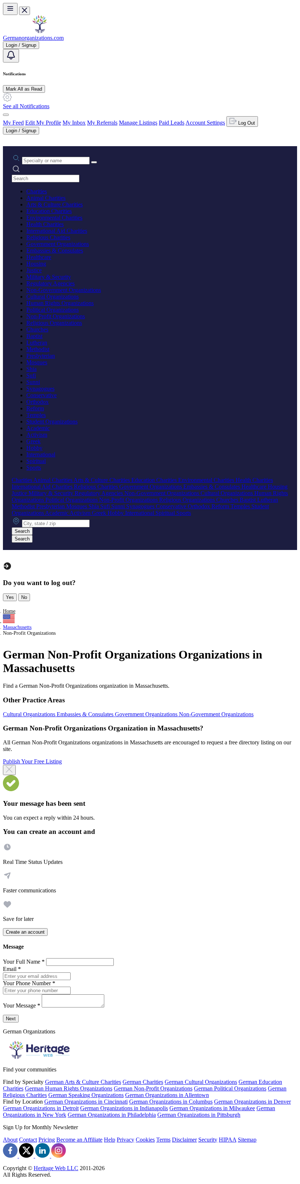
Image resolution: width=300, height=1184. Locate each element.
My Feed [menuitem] (13, 122)
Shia (31, 369)
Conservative (41, 395)
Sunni (33, 382)
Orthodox (37, 402)
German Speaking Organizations (86, 1095)
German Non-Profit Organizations (153, 1088)
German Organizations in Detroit (41, 1108)
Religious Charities (48, 237)
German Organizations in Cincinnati (86, 1101)
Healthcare (38, 257)
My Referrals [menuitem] (102, 122)
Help (109, 1139)
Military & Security (48, 277)
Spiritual (36, 461)
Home (9, 611)
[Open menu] (10, 9)
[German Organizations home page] (39, 31)
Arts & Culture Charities (54, 204)
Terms (163, 1139)
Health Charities (45, 224)
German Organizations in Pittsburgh (198, 1115)
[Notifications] (11, 55)
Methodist (37, 349)
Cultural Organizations (52, 296)
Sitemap (247, 1139)
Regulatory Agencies (50, 283)
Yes (10, 597)
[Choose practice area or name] (94, 162)
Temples (36, 415)
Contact (28, 1139)
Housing (36, 264)
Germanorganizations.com (33, 38)
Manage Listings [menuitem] (138, 122)
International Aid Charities (56, 231)
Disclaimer (184, 1139)
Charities (36, 191)
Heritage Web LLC (56, 1168)
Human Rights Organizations (60, 303)
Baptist (34, 336)
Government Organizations (57, 244)
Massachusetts (17, 627)
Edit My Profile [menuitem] (43, 122)
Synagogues (40, 389)
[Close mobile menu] (24, 11)
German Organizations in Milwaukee (212, 1108)
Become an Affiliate (79, 1139)
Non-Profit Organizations (55, 316)
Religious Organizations (54, 323)
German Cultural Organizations (201, 1082)
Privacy (125, 1139)
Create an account (25, 932)
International (40, 454)
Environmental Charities (54, 218)
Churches (37, 329)
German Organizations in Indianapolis (124, 1108)
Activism (36, 435)
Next (11, 1018)
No (24, 597)
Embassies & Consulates (54, 250)
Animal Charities (45, 198)
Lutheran (36, 342)
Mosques (36, 362)
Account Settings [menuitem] (205, 122)
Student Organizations (52, 421)
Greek (33, 441)
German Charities (143, 1082)
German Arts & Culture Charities (83, 1082)
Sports (33, 467)
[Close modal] (9, 770)
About (10, 1139)
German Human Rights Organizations (68, 1088)
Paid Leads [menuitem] (171, 122)
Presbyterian (40, 356)
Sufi (31, 375)
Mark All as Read (24, 89)
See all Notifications (26, 106)
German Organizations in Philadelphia (112, 1115)
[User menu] (6, 115)
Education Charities (49, 211)
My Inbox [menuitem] (74, 122)
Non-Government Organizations (63, 290)
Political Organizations (52, 310)
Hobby (34, 448)
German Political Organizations (230, 1088)
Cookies (145, 1139)
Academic (38, 428)
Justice (34, 270)
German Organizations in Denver (252, 1101)
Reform (35, 408)
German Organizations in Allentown (167, 1095)
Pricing (46, 1139)
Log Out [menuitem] (246, 123)
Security (207, 1139)
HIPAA (227, 1139)
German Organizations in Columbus (171, 1101)
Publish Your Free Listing (32, 761)
